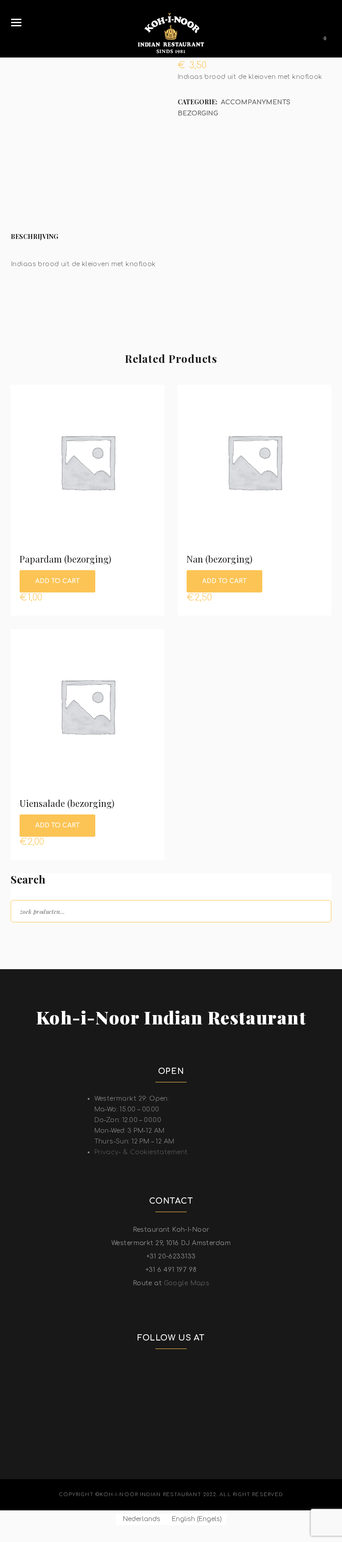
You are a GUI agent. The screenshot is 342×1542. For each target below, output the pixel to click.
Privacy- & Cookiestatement (141, 1152)
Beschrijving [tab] (34, 236)
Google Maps (187, 1283)
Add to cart (57, 581)
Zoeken (316, 910)
